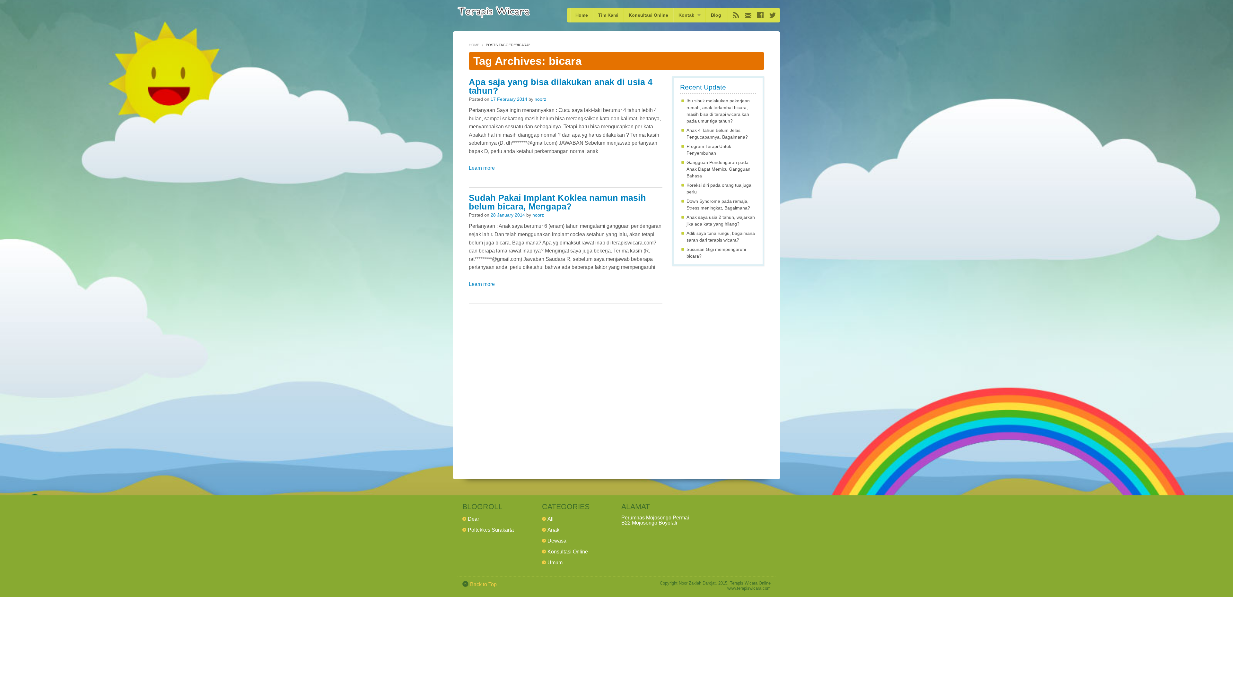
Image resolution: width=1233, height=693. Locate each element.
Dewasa (556, 540)
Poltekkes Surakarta (491, 530)
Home (581, 15)
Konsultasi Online (648, 15)
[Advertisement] (718, 367)
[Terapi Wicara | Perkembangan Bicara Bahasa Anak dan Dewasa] (494, 12)
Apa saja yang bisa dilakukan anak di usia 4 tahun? (560, 86)
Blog (716, 15)
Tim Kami (608, 15)
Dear (473, 519)
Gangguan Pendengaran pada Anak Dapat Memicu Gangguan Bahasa (718, 169)
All (550, 519)
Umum (555, 562)
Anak (553, 530)
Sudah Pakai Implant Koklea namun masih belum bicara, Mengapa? (557, 202)
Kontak (686, 15)
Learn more (482, 168)
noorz (540, 99)
